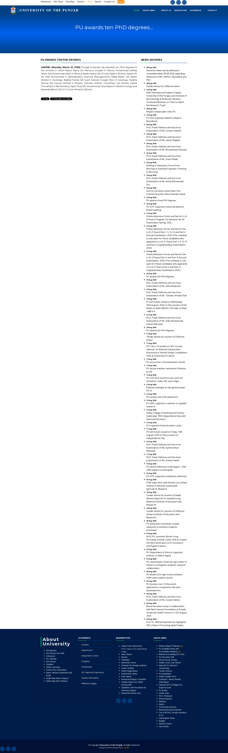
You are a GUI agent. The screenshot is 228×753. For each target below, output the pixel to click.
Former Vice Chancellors (56, 670)
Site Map (70, 1)
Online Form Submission (134, 649)
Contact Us (109, 1)
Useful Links (164, 693)
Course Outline (127, 668)
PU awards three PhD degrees (161, 200)
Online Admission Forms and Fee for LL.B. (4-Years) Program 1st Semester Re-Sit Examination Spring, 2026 (166, 219)
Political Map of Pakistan (169, 646)
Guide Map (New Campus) (57, 678)
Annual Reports (165, 698)
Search (98, 1)
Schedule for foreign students (133, 665)
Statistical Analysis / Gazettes (133, 679)
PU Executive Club (166, 657)
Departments (87, 650)
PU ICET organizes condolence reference (166, 476)
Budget (162, 721)
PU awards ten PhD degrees (160, 276)
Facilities (49, 664)
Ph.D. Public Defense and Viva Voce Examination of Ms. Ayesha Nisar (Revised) (163, 447)
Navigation (181, 10)
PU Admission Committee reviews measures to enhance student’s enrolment (162, 527)
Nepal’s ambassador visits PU (160, 111)
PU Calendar (51, 658)
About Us (166, 10)
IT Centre (125, 747)
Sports (161, 704)
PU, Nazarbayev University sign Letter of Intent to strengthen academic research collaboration (166, 565)
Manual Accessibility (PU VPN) (171, 654)
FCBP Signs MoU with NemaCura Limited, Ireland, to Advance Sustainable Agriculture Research (166, 485)
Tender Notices (165, 671)
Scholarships (86, 667)
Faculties (85, 644)
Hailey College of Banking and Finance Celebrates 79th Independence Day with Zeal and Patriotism (166, 416)
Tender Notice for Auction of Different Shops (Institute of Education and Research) (165, 514)
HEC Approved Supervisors (92, 672)
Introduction (51, 650)
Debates (162, 701)
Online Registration (129, 671)
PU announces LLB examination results (165, 362)
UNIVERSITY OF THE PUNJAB (49, 10)
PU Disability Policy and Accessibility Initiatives (169, 650)
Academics (195, 10)
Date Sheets (126, 654)
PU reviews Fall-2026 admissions (162, 397)
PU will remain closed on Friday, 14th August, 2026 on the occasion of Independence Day (164, 435)
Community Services (167, 707)
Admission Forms (128, 662)
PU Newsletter (165, 673)
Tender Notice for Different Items (163, 86)
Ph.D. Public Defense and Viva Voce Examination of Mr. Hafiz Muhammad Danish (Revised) (164, 321)
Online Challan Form (167, 676)
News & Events (165, 723)
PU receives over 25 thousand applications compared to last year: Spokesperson (163, 587)
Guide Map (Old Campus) (56, 681)
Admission (46, 1)
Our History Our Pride (55, 653)
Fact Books (51, 661)
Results (124, 657)
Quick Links (149, 10)
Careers (81, 1)
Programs (85, 661)
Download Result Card (130, 693)
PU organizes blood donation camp (163, 425)
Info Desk (58, 1)
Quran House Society (168, 660)
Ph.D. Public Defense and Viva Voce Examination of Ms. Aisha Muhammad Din (165, 181)
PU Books (163, 690)
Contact (212, 10)
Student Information (90, 678)
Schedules (125, 660)
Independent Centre (89, 655)
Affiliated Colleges (89, 683)
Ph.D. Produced (165, 696)
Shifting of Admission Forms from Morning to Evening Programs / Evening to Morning (166, 168)
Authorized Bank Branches (170, 709)
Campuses (50, 656)
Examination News (129, 673)
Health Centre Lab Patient (170, 662)
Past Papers (126, 676)
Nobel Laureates (53, 667)
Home (136, 10)
